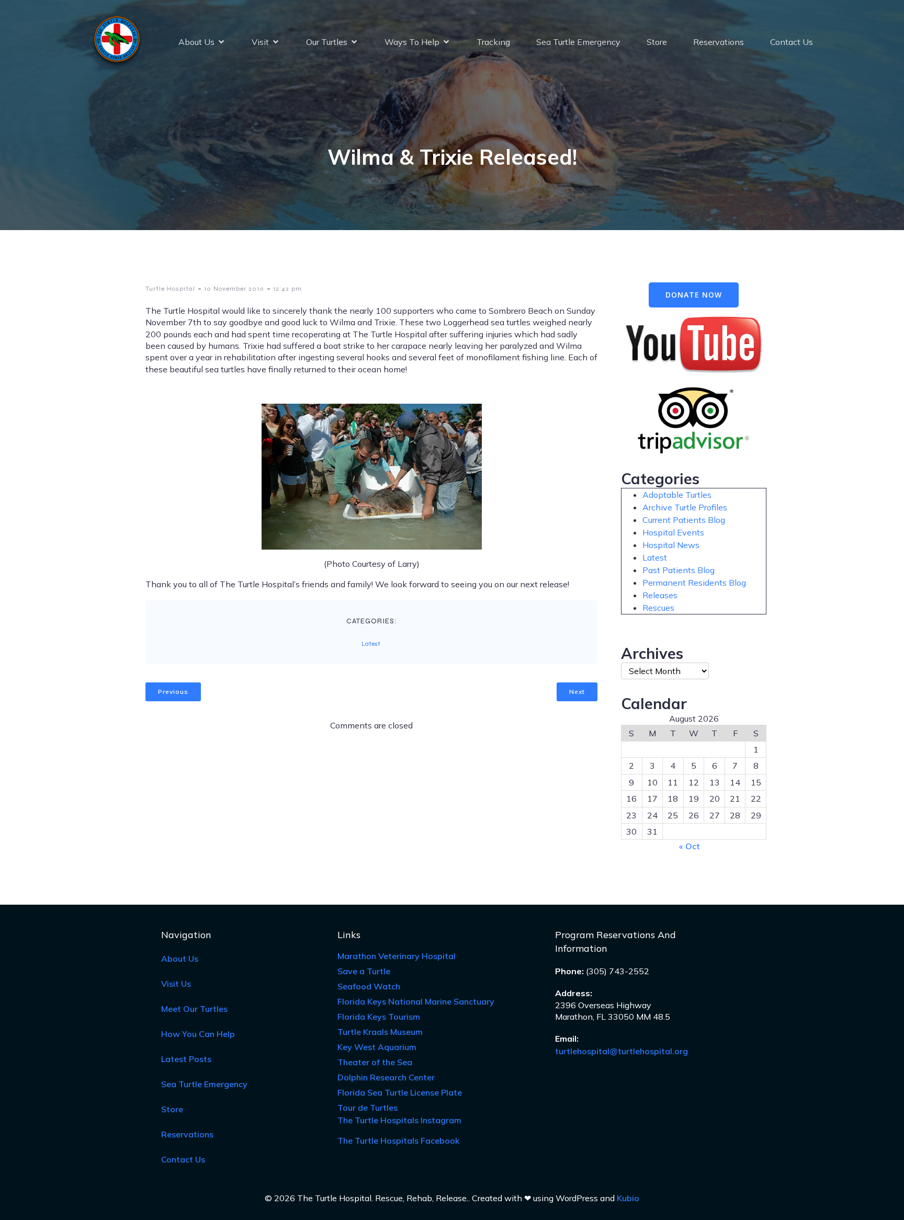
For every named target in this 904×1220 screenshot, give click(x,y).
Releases (659, 595)
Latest (370, 643)
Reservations (718, 42)
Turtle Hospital (170, 288)
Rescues (658, 607)
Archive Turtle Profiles (684, 507)
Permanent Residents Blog (694, 582)
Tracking (493, 42)
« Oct (689, 846)
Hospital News (670, 545)
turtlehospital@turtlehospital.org (621, 1051)
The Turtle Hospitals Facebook (398, 1140)
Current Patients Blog (683, 520)
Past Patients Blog (678, 570)
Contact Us (791, 42)
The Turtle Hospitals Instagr (399, 1120)
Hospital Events (673, 532)
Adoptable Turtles (676, 494)
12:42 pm (287, 288)
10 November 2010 (234, 288)
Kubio (628, 1198)
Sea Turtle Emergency (578, 42)
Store (657, 42)
